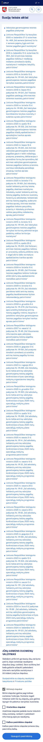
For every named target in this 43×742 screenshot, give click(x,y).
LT (36, 3)
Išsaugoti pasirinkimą (21, 736)
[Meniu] (38, 9)
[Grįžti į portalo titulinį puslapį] (5, 3)
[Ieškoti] (32, 9)
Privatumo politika (23, 681)
